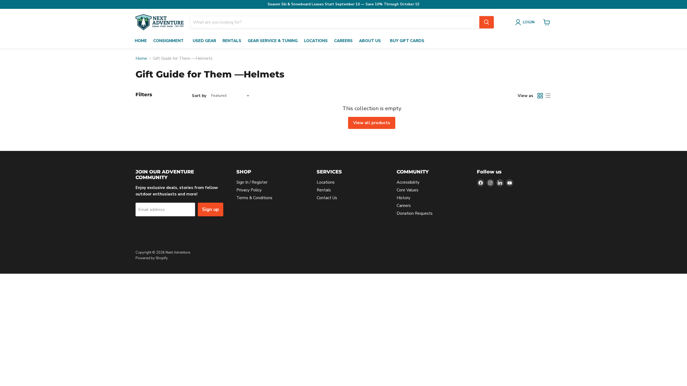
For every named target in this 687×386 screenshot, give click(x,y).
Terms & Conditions (254, 198)
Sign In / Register (252, 182)
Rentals (231, 40)
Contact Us (327, 198)
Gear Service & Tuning (273, 40)
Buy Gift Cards (407, 40)
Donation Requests (415, 213)
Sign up (210, 209)
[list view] (547, 95)
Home (141, 40)
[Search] (486, 22)
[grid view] (540, 95)
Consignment (168, 40)
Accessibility (408, 182)
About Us (370, 40)
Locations (316, 40)
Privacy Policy (249, 190)
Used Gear (204, 40)
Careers (343, 40)
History (403, 198)
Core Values (407, 190)
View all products (371, 123)
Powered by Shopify (152, 258)
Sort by (199, 96)
